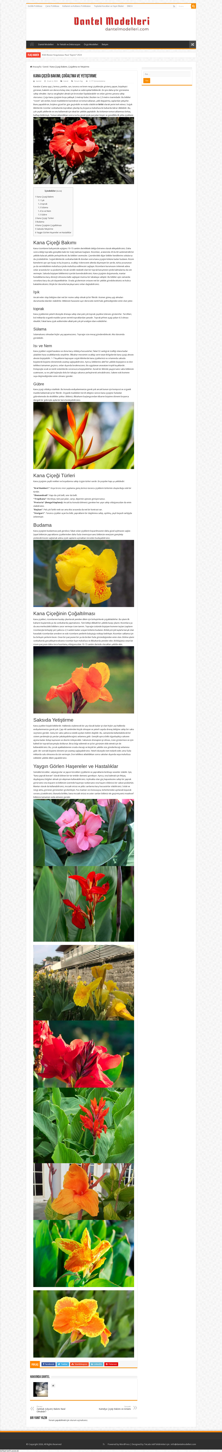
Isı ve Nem (44, 211)
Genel (45, 66)
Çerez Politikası (52, 6)
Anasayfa (32, 44)
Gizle (59, 191)
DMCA (129, 6)
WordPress (124, 1444)
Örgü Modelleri (91, 44)
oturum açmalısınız (78, 1420)
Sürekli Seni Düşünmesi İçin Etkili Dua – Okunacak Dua (66, 55)
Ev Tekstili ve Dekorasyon (68, 44)
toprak (42, 204)
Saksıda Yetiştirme (44, 229)
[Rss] (174, 6)
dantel (38, 81)
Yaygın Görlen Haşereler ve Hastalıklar (53, 232)
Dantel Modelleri (46, 44)
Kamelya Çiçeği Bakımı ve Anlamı (115, 1408)
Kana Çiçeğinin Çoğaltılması (48, 225)
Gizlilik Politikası (35, 6)
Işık (41, 200)
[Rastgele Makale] (192, 44)
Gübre (42, 215)
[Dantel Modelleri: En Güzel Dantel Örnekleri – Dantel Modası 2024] (111, 24)
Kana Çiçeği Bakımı (44, 197)
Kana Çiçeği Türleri (44, 218)
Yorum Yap (78, 81)
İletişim (105, 44)
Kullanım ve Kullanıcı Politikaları (76, 6)
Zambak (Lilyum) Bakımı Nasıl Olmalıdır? (51, 1409)
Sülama (43, 207)
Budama (39, 222)
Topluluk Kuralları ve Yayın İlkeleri (109, 6)
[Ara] (193, 6)
